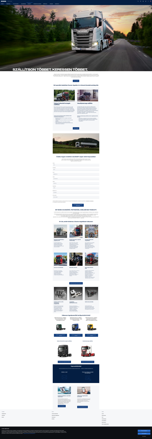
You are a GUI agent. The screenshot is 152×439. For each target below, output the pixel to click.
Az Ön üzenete (54, 195)
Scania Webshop (104, 420)
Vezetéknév (54, 167)
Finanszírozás (53, 417)
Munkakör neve (55, 190)
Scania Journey (104, 422)
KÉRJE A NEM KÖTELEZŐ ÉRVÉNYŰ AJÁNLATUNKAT (78, 205)
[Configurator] (145, 1)
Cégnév (54, 181)
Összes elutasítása (144, 433)
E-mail (53, 172)
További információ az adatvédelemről (29, 433)
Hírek (102, 417)
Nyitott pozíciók (104, 415)
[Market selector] (143, 1)
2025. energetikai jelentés (105, 424)
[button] (148, 1)
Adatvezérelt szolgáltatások (55, 415)
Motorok (3, 417)
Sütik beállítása (144, 436)
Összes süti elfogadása (144, 430)
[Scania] (3, 1)
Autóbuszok (3, 415)
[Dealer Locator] (140, 1)
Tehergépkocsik (4, 413)
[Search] (138, 1)
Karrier (103, 413)
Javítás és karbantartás (55, 413)
